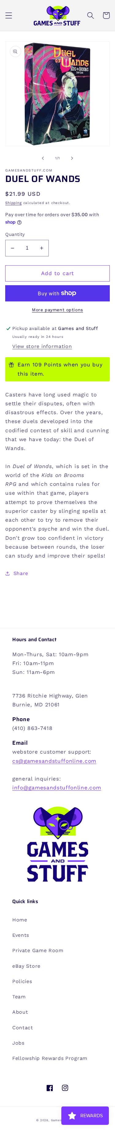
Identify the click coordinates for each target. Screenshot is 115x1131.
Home (19, 920)
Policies (22, 981)
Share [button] (20, 573)
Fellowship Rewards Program (49, 1058)
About (20, 1012)
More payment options (57, 309)
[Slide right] (72, 158)
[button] (9, 15)
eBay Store (26, 966)
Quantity (15, 234)
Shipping (13, 203)
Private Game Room (37, 950)
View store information (42, 346)
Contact (22, 1028)
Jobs (18, 1043)
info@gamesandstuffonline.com (56, 788)
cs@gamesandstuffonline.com (54, 761)
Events (20, 935)
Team (19, 997)
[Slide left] (43, 158)
